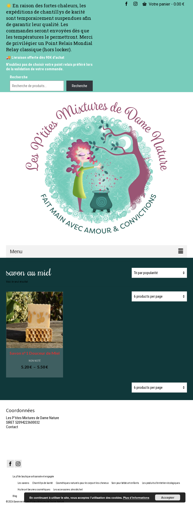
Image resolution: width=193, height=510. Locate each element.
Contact (12, 427)
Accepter (167, 497)
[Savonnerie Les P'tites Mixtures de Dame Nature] (96, 168)
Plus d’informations (136, 497)
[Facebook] (10, 464)
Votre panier (166, 4)
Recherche (19, 77)
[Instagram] (18, 464)
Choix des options (34, 373)
